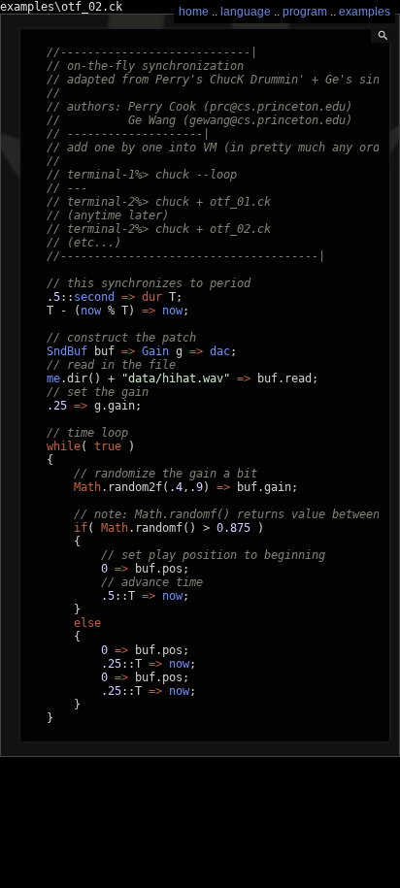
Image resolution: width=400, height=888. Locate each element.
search (383, 35)
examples (364, 11)
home (194, 11)
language (245, 11)
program (305, 11)
